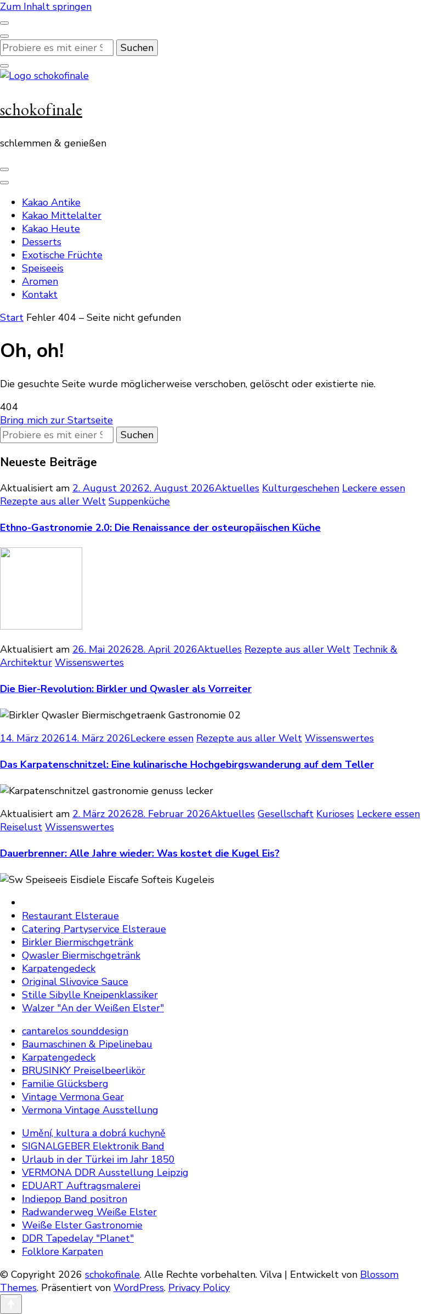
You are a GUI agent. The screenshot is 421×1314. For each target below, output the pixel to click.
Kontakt (40, 294)
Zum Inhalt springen (46, 6)
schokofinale (41, 109)
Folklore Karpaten (62, 1251)
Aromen (40, 281)
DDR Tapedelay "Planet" (78, 1238)
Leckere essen (373, 488)
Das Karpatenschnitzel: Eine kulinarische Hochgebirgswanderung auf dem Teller (187, 764)
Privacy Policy (199, 1287)
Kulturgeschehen (300, 488)
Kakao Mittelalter (61, 215)
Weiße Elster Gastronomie (82, 1225)
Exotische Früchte (62, 255)
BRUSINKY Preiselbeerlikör (83, 1070)
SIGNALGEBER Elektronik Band (93, 1146)
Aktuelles (237, 488)
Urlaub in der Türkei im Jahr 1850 (98, 1159)
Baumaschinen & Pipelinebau (87, 1044)
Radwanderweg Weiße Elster (89, 1212)
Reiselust (21, 827)
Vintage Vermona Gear (73, 1096)
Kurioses (335, 813)
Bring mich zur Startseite (56, 420)
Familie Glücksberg (65, 1083)
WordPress (138, 1287)
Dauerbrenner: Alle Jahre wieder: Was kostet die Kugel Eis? (140, 853)
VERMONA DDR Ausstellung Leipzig (105, 1172)
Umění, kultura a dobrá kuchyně (94, 1133)
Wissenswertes (89, 662)
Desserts (41, 241)
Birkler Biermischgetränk (77, 942)
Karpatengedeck (58, 968)
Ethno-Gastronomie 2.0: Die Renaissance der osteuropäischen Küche (160, 527)
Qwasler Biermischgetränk (81, 955)
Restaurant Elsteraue (70, 915)
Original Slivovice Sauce (75, 981)
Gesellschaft (286, 813)
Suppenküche (139, 501)
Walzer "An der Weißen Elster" (93, 1008)
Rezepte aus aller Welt (53, 501)
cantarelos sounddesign (75, 1031)
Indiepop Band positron (74, 1198)
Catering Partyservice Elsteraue (94, 929)
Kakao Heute (51, 228)
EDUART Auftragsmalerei (81, 1185)
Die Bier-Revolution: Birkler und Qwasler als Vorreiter (126, 688)
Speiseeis (43, 268)
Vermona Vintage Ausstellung (90, 1110)
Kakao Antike (51, 202)
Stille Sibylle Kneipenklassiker (90, 994)
